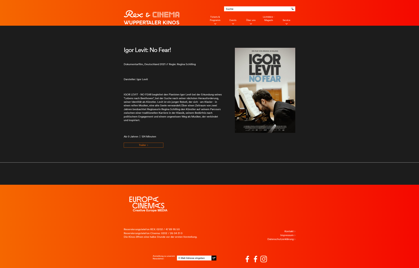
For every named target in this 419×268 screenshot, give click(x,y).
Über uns (250, 20)
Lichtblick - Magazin (268, 18)
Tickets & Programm (215, 18)
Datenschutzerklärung (280, 239)
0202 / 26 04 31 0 (171, 233)
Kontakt (289, 231)
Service (286, 20)
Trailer (143, 145)
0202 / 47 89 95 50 (168, 229)
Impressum (287, 235)
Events (232, 20)
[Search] (292, 8)
